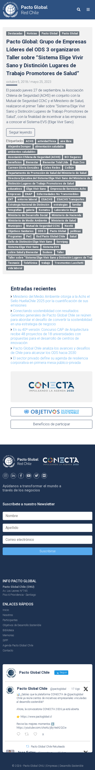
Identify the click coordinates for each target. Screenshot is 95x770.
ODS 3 (42, 231)
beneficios (15, 162)
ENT (10, 199)
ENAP (28, 194)
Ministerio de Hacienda (66, 215)
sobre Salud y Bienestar (23, 252)
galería (30, 210)
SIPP (5, 640)
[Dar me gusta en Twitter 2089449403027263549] (36, 734)
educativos (15, 188)
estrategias (60, 204)
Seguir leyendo (20, 132)
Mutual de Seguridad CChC (43, 225)
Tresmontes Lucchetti (69, 262)
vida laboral (15, 268)
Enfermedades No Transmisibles (58, 194)
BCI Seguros (73, 157)
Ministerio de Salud (63, 220)
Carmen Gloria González (23, 167)
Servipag (62, 241)
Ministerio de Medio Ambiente (27, 220)
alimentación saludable (49, 146)
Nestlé (69, 225)
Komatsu (44, 210)
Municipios (15, 225)
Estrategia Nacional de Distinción (28, 204)
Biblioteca (8, 630)
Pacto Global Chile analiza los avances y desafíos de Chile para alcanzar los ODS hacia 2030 (50, 350)
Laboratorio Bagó (65, 210)
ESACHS (46, 199)
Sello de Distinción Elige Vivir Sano (30, 241)
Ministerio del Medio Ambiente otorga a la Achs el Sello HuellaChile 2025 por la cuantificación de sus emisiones (50, 300)
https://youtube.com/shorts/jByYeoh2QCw (41, 727)
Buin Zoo (79, 162)
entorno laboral (27, 199)
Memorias (8, 635)
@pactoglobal (58, 688)
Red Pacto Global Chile (50, 236)
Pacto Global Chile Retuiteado (48, 746)
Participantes (10, 620)
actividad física (47, 141)
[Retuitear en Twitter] (27, 746)
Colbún (69, 167)
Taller (60, 252)
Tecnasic (13, 262)
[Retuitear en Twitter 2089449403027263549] (28, 734)
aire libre (66, 141)
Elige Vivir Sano (36, 188)
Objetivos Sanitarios (21, 231)
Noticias (32, 33)
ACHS (29, 141)
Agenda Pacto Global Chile (18, 645)
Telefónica (30, 262)
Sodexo (47, 252)
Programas (15, 236)
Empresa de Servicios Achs (68, 188)
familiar (76, 204)
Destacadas (15, 33)
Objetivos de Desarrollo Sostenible (22, 625)
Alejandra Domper (19, 146)
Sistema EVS (51, 247)
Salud (73, 236)
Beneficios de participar (51, 424)
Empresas (14, 194)
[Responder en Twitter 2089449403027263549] (19, 734)
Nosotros (8, 615)
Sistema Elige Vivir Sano (23, 247)
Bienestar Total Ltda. (56, 162)
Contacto (8, 650)
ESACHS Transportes (70, 199)
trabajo (46, 262)
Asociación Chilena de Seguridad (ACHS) (34, 157)
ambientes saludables (22, 151)
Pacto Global (49, 33)
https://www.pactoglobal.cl (36, 716)
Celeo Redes (51, 167)
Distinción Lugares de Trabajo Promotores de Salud (41, 183)
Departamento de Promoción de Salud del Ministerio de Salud (47, 173)
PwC (29, 236)
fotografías (15, 210)
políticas (75, 231)
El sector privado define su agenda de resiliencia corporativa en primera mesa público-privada (49, 360)
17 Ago (75, 688)
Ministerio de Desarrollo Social (28, 215)
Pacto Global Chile (32, 688)
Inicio (6, 610)
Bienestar (32, 162)
